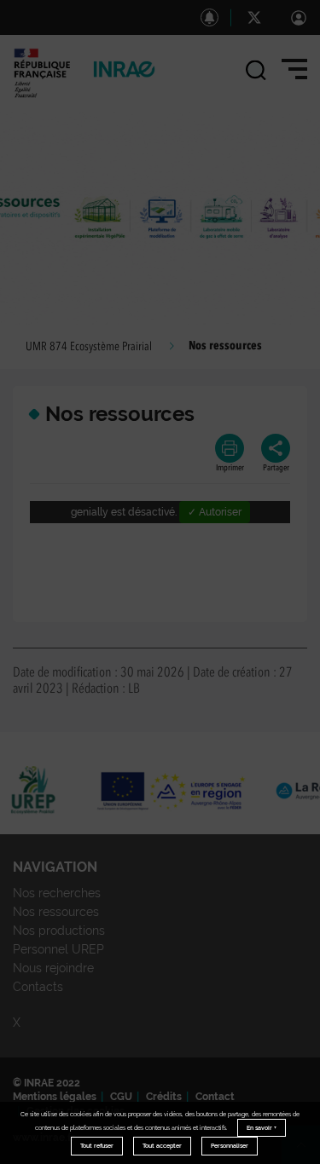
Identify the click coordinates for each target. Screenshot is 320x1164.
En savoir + (261, 1128)
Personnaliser (229, 1146)
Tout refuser (96, 1146)
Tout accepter (162, 1146)
